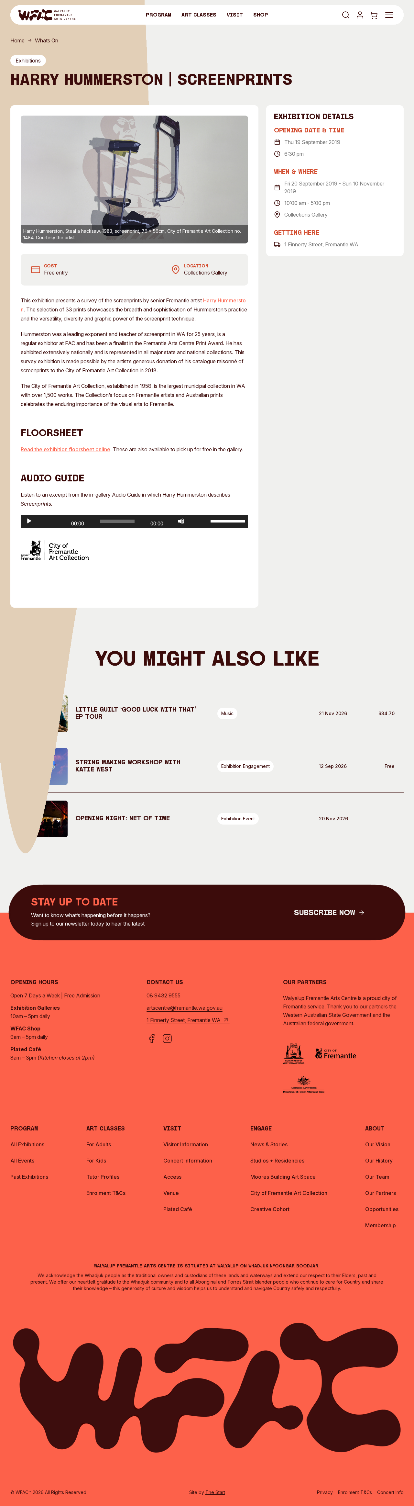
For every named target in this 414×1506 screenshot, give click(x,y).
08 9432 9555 (163, 995)
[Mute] (181, 521)
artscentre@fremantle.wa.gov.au (185, 1008)
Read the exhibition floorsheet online (65, 449)
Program (158, 15)
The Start (215, 1492)
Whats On (46, 40)
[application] (134, 521)
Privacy (325, 1492)
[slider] (228, 520)
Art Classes (198, 15)
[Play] (29, 521)
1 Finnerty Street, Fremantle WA (321, 244)
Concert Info (390, 1492)
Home (17, 40)
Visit (235, 15)
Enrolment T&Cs (355, 1492)
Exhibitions (28, 60)
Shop (260, 15)
